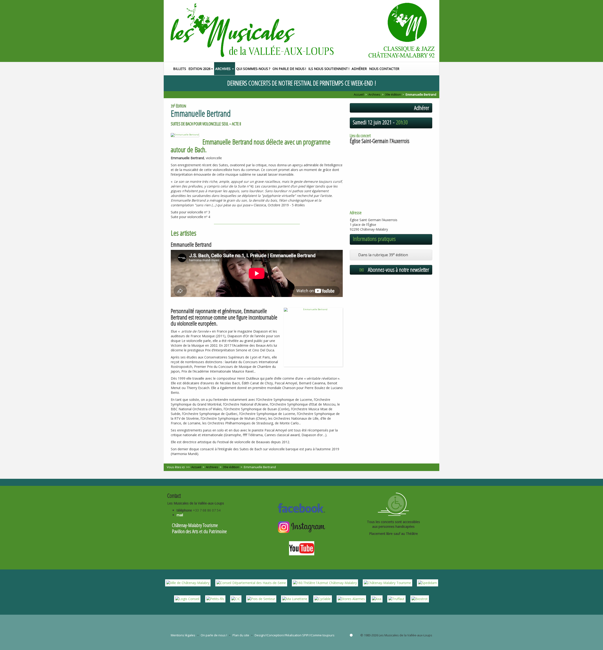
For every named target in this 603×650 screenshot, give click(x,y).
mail (180, 515)
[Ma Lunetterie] (295, 598)
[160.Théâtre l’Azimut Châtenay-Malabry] (325, 582)
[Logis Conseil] (187, 598)
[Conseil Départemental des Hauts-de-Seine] (251, 582)
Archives (223, 68)
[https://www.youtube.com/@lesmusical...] (301, 547)
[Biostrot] (419, 598)
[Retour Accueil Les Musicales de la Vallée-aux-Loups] (301, 31)
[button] (436, 68)
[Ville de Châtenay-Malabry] (188, 582)
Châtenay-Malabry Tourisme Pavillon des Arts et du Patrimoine (199, 528)
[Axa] (377, 598)
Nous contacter (384, 68)
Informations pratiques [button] (374, 239)
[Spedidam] (427, 582)
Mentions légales (183, 635)
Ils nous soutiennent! (328, 68)
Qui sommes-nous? (253, 68)
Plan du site (240, 635)
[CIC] (235, 598)
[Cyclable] (322, 598)
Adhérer (359, 68)
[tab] (391, 255)
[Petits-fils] (215, 598)
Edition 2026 (199, 68)
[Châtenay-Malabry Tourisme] (387, 582)
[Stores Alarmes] (351, 598)
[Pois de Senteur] (261, 598)
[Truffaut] (396, 598)
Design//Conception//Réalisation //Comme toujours (294, 635)
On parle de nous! (289, 68)
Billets (179, 68)
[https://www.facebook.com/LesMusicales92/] (301, 507)
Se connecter (351, 635)
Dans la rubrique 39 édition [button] (382, 254)
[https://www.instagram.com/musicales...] (301, 526)
